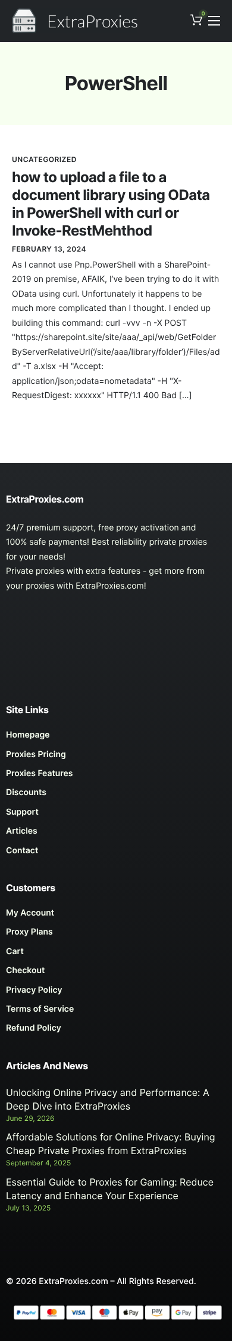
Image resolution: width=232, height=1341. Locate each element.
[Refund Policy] (116, 1031)
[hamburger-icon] (214, 21)
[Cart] (116, 954)
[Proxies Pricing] (116, 757)
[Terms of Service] (116, 1012)
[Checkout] (116, 973)
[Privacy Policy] (116, 993)
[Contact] (116, 853)
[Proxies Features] (116, 776)
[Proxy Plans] (116, 935)
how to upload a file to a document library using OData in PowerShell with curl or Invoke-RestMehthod (110, 204)
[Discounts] (116, 795)
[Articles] (116, 834)
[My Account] (116, 916)
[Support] (116, 815)
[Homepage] (116, 738)
